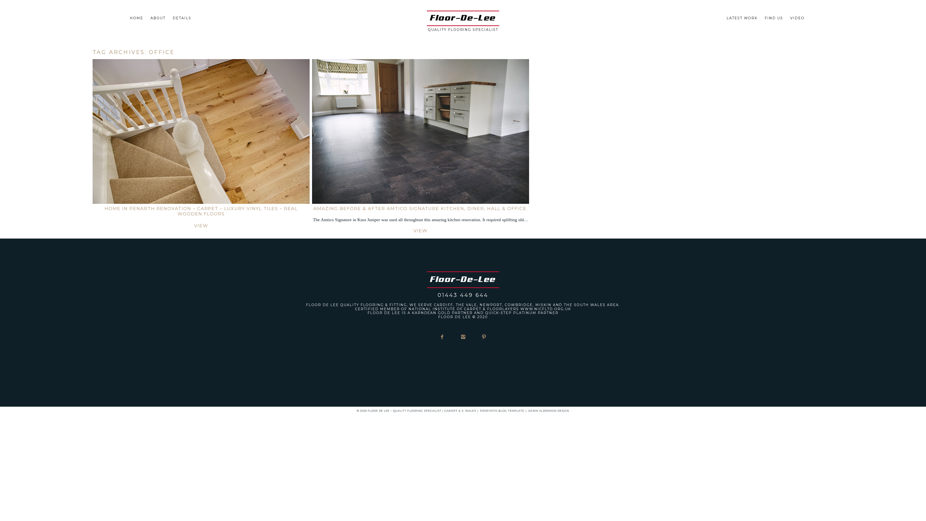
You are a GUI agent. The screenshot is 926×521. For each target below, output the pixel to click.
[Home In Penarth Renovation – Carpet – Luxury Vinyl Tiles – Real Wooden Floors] (201, 131)
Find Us (774, 18)
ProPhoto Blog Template (502, 410)
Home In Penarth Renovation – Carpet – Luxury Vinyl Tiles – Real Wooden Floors (201, 211)
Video (797, 18)
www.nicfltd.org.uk (545, 309)
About (157, 18)
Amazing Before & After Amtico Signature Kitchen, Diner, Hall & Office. (420, 208)
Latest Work (742, 18)
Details (182, 18)
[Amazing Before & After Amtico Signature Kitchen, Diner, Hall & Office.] (420, 131)
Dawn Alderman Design (548, 410)
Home (136, 18)
